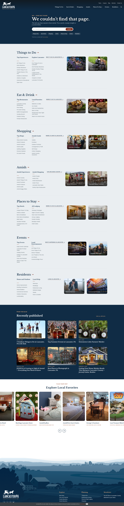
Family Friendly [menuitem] (36, 219)
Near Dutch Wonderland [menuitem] (38, 214)
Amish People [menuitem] (36, 176)
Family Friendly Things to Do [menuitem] (38, 69)
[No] (122, 504)
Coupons (105, 3)
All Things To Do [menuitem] (21, 63)
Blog (109, 3)
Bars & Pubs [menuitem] (35, 110)
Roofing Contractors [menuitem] (22, 287)
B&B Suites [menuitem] (20, 219)
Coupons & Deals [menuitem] (36, 78)
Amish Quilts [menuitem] (20, 146)
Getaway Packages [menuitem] (37, 210)
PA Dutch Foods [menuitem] (21, 153)
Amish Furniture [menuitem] (21, 144)
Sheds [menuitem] (34, 292)
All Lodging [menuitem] (36, 206)
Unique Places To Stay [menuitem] (22, 210)
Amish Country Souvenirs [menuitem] (35, 154)
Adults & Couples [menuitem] (21, 78)
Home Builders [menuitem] (20, 289)
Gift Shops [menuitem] (34, 149)
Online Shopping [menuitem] (36, 151)
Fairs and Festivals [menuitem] (22, 258)
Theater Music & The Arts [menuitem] (22, 72)
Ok (86, 504)
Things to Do (35, 33)
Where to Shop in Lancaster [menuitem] (54, 135)
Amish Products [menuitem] (21, 142)
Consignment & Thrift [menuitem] (37, 146)
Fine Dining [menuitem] (20, 107)
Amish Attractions (63, 501)
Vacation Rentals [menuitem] (21, 221)
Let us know (45, 37)
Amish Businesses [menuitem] (37, 180)
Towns (100, 3)
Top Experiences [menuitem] (22, 57)
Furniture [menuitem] (34, 142)
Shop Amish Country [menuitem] (22, 140)
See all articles (100, 316)
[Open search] (121, 7)
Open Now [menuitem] (19, 82)
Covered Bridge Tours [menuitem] (37, 259)
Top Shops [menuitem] (20, 136)
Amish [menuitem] (88, 7)
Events (71, 33)
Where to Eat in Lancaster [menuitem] (54, 99)
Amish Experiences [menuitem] (23, 172)
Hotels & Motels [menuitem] (21, 212)
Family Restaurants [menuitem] (22, 118)
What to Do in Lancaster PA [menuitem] (54, 57)
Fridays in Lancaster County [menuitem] (22, 255)
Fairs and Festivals (63, 497)
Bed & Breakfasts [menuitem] (21, 214)
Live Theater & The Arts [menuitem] (38, 255)
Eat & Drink (43, 33)
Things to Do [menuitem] (59, 7)
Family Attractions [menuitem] (21, 67)
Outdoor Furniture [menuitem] (36, 144)
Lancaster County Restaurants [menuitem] (21, 104)
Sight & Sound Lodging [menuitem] (38, 212)
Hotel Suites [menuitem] (35, 223)
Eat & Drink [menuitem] (70, 7)
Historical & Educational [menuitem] (23, 80)
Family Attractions (63, 499)
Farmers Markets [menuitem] (21, 151)
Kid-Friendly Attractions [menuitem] (38, 66)
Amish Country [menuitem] (20, 177)
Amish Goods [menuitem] (36, 136)
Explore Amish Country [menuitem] (53, 171)
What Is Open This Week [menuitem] (21, 261)
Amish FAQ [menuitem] (35, 178)
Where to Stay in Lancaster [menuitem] (54, 205)
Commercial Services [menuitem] (22, 291)
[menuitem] (76, 64)
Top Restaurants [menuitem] (22, 99)
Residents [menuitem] (115, 7)
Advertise (114, 3)
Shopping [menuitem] (80, 7)
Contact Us (119, 3)
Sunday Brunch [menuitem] (21, 114)
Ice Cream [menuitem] (34, 106)
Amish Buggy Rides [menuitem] (22, 189)
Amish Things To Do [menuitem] (22, 69)
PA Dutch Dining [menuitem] (21, 109)
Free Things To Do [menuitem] (36, 250)
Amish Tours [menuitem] (35, 183)
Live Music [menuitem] (34, 257)
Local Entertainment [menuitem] (37, 243)
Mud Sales (61, 495)
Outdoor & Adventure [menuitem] (22, 75)
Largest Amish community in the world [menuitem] (36, 74)
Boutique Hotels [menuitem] (36, 221)
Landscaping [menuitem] (20, 296)
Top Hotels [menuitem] (20, 206)
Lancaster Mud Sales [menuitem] (37, 185)
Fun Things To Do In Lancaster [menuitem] (37, 64)
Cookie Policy (82, 504)
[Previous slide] (59, 430)
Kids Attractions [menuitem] (21, 65)
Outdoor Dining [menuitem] (21, 116)
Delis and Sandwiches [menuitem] (37, 108)
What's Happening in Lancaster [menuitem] (54, 242)
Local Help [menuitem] (36, 279)
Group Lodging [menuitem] (36, 217)
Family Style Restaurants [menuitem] (38, 187)
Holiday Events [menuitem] (21, 252)
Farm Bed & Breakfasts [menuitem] (23, 217)
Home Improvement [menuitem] (22, 285)
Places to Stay (64, 33)
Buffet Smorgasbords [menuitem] (22, 112)
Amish (57, 33)
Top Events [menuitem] (20, 242)
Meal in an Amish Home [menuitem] (38, 116)
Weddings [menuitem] (35, 285)
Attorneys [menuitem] (35, 283)
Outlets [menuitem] (34, 140)
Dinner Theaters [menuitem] (36, 252)
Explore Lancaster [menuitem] (38, 57)
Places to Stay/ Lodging (87, 499)
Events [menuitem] (107, 7)
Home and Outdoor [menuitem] (23, 279)
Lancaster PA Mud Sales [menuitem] (21, 249)
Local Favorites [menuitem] (37, 99)
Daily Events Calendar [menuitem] (22, 246)
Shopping (51, 33)
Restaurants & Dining (86, 497)
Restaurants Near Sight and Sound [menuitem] (38, 113)
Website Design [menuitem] (37, 290)
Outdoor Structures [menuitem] (22, 294)
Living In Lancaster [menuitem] (53, 279)
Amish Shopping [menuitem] (38, 172)
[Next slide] (64, 430)
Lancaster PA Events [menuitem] (37, 80)
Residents (77, 33)
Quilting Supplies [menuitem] (21, 149)
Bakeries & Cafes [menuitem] (36, 103)
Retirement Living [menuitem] (37, 288)
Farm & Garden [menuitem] (37, 294)
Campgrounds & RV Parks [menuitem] (22, 224)
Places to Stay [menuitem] (97, 7)
